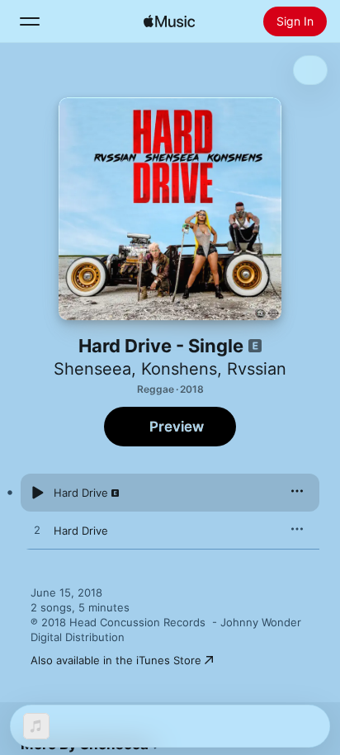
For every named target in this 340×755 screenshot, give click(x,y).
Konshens (179, 369)
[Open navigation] (30, 21)
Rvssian (256, 369)
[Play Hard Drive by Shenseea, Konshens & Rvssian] (37, 492)
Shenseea (92, 369)
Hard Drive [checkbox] (81, 492)
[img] (169, 21)
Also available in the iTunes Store (116, 660)
